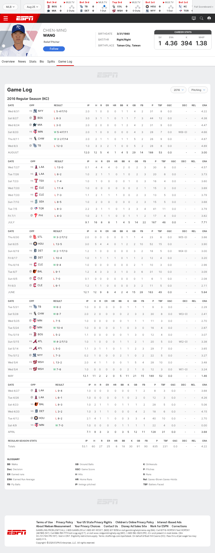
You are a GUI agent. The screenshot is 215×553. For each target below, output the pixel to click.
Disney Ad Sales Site (134, 526)
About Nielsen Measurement (53, 526)
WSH (41, 362)
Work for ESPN (159, 526)
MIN (40, 131)
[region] (107, 129)
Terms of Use (44, 522)
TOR (41, 208)
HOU (41, 243)
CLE (41, 187)
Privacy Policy (64, 522)
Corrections (179, 526)
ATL (40, 341)
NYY (40, 110)
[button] (201, 18)
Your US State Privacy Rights (94, 522)
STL (40, 236)
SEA (41, 201)
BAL (40, 271)
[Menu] (5, 18)
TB (39, 145)
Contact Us (111, 526)
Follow (54, 48)
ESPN (24, 18)
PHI (41, 215)
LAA (41, 166)
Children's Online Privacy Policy (134, 522)
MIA (40, 124)
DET (40, 250)
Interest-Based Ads (169, 522)
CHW (41, 138)
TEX (41, 180)
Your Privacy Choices (87, 526)
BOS (40, 117)
